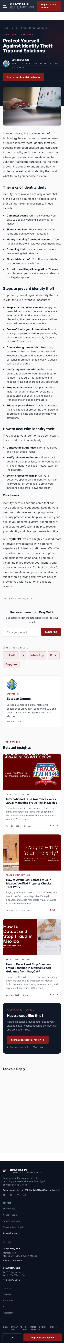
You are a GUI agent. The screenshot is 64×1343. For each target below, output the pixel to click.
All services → (10, 1233)
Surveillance (9, 1208)
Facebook (8, 1300)
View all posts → (17, 722)
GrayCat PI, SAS (11, 1248)
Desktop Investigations (14, 1227)
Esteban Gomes (20, 59)
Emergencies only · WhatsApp (26, 1047)
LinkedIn (10, 655)
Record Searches (11, 1221)
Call (12, 1337)
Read (54, 825)
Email (53, 655)
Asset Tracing (10, 1215)
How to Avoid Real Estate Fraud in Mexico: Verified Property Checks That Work (29, 883)
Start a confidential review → (23, 77)
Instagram (8, 1312)
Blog (14, 28)
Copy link (11, 664)
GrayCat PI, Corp (12, 1267)
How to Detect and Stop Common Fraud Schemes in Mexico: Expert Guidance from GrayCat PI (28, 968)
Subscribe (51, 631)
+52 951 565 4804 (12, 1260)
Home (5, 28)
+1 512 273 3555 (11, 1279)
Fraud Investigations (34, 28)
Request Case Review (48, 6)
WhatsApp (37, 655)
